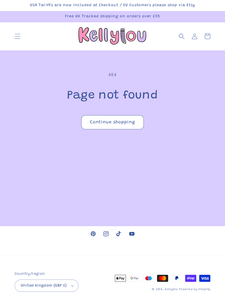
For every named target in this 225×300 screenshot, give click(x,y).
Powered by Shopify (194, 289)
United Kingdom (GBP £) (44, 285)
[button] (17, 36)
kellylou (171, 289)
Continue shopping (112, 122)
